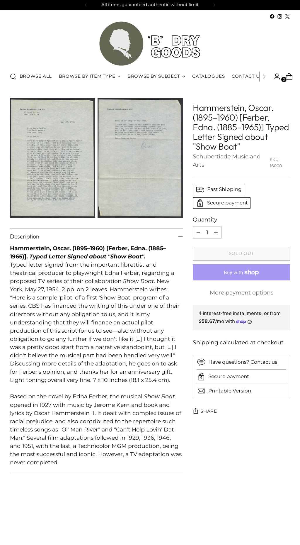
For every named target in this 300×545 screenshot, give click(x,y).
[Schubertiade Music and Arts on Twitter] (287, 16)
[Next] (214, 5)
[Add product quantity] (216, 232)
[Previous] (85, 5)
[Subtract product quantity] (198, 232)
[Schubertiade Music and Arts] (150, 44)
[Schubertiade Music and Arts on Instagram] (279, 16)
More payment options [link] (241, 292)
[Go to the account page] (274, 76)
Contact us (263, 362)
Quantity (205, 219)
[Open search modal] (13, 76)
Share (208, 411)
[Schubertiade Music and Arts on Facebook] (272, 16)
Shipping (205, 342)
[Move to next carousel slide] (285, 525)
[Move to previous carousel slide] (272, 525)
